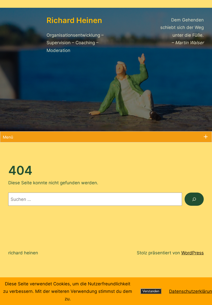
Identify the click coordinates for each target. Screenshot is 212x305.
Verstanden (150, 291)
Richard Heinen (23, 252)
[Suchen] (194, 199)
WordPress (192, 252)
